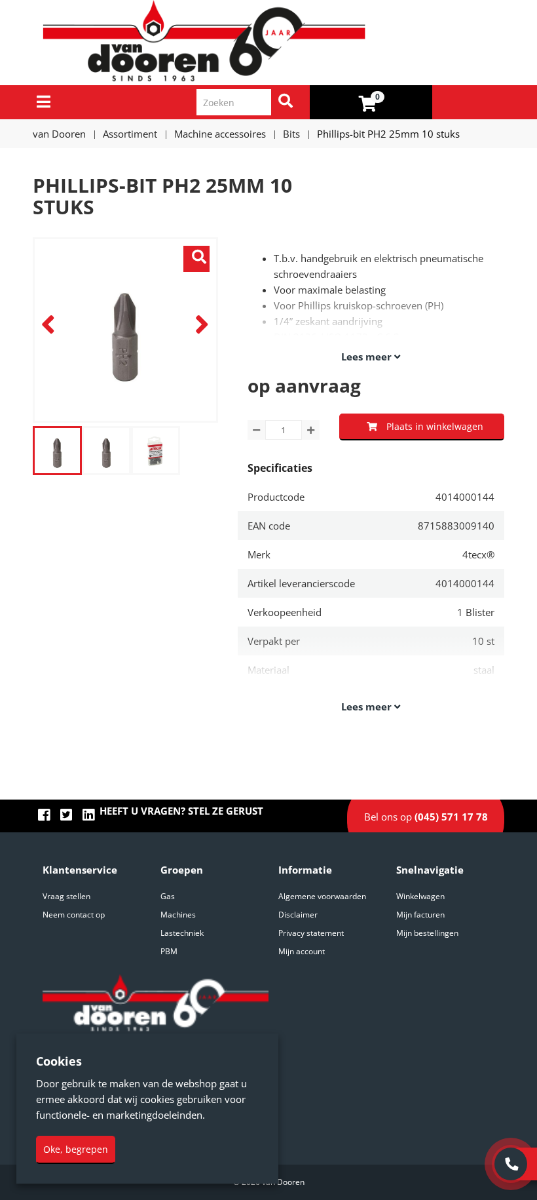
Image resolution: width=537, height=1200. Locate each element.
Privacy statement (311, 933)
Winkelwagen (420, 896)
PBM (168, 951)
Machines (178, 914)
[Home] (273, 42)
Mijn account (301, 951)
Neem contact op (74, 914)
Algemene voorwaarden (322, 896)
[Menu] (43, 101)
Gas (167, 896)
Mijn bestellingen (427, 933)
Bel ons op (426, 816)
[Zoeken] (285, 102)
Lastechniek (182, 933)
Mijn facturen (420, 914)
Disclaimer (298, 914)
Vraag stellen (66, 896)
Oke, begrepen (75, 1149)
